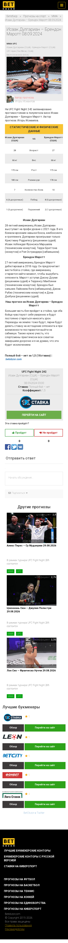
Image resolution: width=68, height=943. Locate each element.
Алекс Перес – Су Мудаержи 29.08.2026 (31, 545)
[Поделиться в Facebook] (8, 446)
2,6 (54, 514)
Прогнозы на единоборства (25, 903)
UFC (19, 571)
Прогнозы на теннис (19, 891)
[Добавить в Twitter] (14, 446)
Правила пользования (18, 925)
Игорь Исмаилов (25, 101)
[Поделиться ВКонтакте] (20, 446)
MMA (10, 571)
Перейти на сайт (45, 727)
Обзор (13, 727)
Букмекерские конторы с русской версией (29, 858)
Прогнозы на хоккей (19, 897)
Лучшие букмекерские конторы (27, 850)
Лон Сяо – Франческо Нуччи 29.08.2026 (31, 670)
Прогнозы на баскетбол (22, 885)
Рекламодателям (14, 929)
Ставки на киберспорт (20, 866)
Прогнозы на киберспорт (22, 908)
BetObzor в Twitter (34, 812)
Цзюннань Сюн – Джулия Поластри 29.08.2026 (29, 610)
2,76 (53, 577)
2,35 (53, 639)
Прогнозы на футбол (19, 879)
